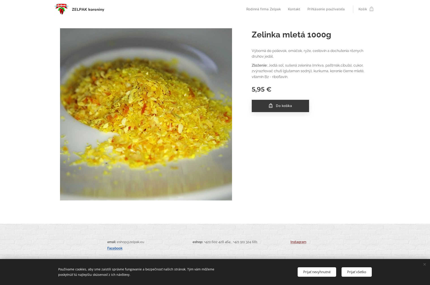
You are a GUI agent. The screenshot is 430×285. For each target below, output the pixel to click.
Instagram (298, 242)
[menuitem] (264, 9)
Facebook (115, 248)
